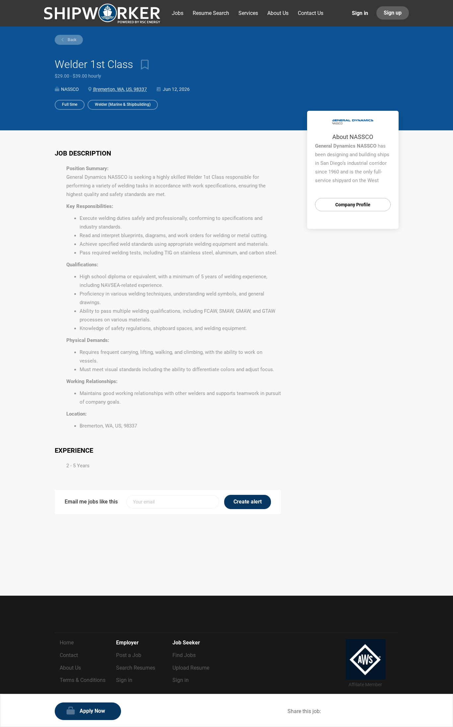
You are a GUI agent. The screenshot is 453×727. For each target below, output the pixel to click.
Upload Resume (190, 668)
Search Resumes (135, 668)
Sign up (393, 13)
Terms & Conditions (82, 680)
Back (71, 39)
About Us (70, 668)
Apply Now (92, 711)
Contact (69, 655)
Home (67, 642)
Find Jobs (184, 655)
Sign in (360, 13)
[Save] (142, 64)
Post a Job (128, 655)
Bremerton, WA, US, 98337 (120, 89)
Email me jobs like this (91, 501)
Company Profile (352, 204)
